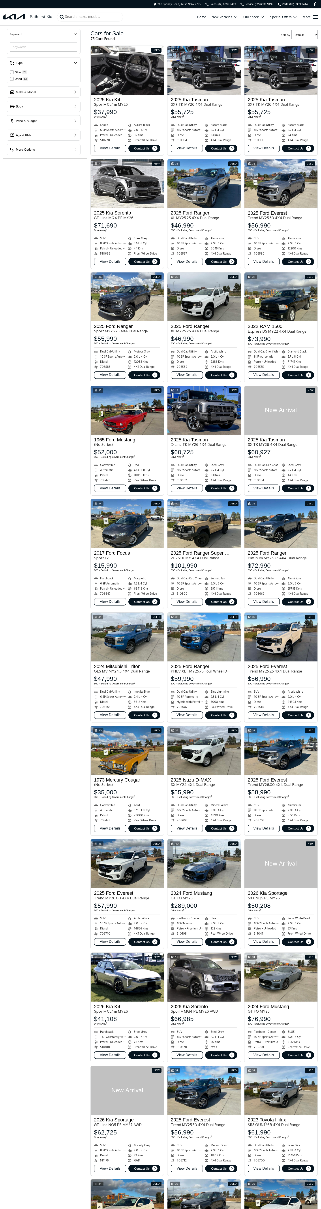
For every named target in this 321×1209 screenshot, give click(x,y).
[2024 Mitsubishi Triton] (127, 637)
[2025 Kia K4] (127, 70)
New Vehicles (222, 17)
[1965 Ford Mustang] (127, 410)
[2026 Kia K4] (127, 977)
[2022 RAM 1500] (280, 296)
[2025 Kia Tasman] (203, 70)
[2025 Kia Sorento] (127, 183)
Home (201, 17)
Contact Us (142, 148)
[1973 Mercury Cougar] (127, 750)
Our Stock (251, 17)
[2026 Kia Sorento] (203, 977)
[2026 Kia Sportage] (280, 863)
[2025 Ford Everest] (280, 183)
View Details (110, 148)
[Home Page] (14, 16)
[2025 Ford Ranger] (203, 183)
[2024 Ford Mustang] (203, 863)
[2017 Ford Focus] (127, 523)
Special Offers (281, 17)
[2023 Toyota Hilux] (280, 1090)
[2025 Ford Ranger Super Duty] (203, 523)
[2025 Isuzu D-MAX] (203, 750)
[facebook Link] (315, 4)
